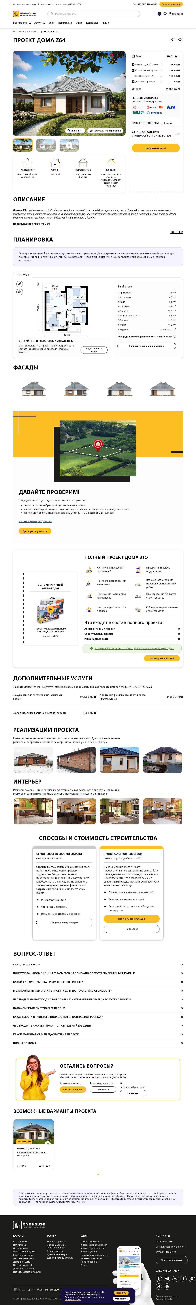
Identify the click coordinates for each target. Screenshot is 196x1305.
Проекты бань (20, 1248)
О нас (79, 22)
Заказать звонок (171, 4)
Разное (84, 1265)
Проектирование (90, 1261)
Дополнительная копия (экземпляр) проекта (39, 713)
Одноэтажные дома (24, 1251)
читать (175, 231)
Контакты (92, 22)
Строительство (55, 1251)
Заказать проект (155, 148)
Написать (133, 1093)
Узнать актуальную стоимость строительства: (151, 133)
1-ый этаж (22, 275)
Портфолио (65, 22)
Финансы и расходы (91, 1258)
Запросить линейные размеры (146, 345)
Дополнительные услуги (60, 1257)
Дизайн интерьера (57, 1254)
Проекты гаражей (22, 1265)
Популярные (19, 1244)
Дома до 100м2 (21, 1261)
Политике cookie (73, 1299)
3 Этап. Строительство (93, 1248)
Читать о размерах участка (35, 521)
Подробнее (132, 928)
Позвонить (103, 1089)
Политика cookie (164, 1299)
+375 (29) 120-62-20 (166, 1252)
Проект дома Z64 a (28, 1148)
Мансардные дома (23, 1255)
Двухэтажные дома (23, 1258)
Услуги (38, 22)
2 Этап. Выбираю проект (94, 1244)
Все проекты (20, 22)
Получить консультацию (64, 922)
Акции (105, 22)
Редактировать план (94, 350)
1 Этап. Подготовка (91, 1241)
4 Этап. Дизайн (89, 1251)
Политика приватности (168, 1296)
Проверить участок (35, 531)
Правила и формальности (94, 1255)
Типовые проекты (56, 1241)
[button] (16, 1175)
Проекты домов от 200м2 (27, 1271)
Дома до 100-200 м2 (24, 1268)
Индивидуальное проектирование (56, 1246)
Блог (51, 22)
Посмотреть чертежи (161, 658)
